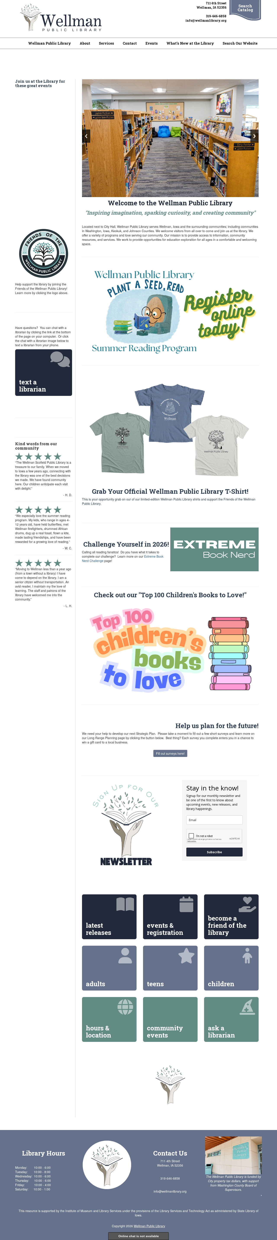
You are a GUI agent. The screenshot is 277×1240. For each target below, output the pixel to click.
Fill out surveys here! (170, 753)
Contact (130, 43)
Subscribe (214, 852)
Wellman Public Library (49, 43)
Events (151, 43)
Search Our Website (240, 43)
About (85, 43)
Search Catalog (245, 7)
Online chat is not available (138, 1236)
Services (106, 43)
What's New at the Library (190, 43)
